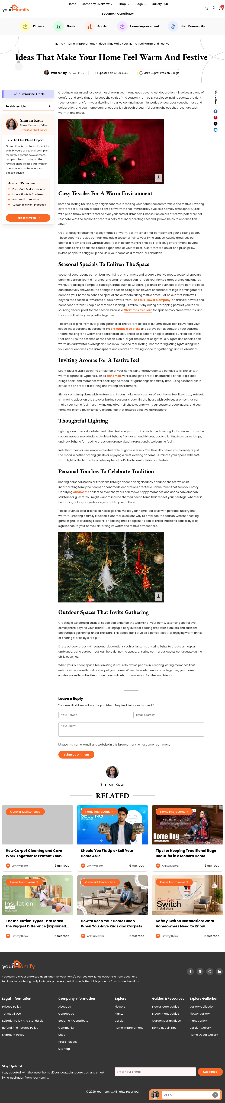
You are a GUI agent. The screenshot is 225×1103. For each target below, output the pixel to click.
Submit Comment (76, 755)
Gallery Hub (160, 4)
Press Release (68, 1042)
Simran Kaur (76, 73)
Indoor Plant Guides (165, 1014)
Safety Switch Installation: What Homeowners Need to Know (185, 923)
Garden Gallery (200, 1028)
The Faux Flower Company (151, 300)
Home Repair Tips (164, 1028)
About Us (64, 1007)
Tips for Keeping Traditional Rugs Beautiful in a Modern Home (186, 853)
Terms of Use (11, 1014)
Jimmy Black (20, 865)
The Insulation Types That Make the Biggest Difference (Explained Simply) (36, 923)
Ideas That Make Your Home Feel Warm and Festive (134, 44)
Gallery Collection (202, 1007)
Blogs (139, 4)
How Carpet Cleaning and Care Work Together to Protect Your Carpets (34, 853)
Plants (70, 26)
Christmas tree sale (138, 310)
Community (66, 1028)
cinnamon (114, 376)
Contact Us (66, 1014)
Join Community (193, 26)
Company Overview (96, 4)
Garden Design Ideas (166, 1021)
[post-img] (112, 843)
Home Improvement (144, 26)
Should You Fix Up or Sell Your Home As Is (107, 853)
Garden (102, 26)
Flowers (38, 26)
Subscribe (210, 1072)
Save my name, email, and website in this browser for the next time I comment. (115, 745)
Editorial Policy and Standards (22, 1021)
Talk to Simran (26, 218)
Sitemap (64, 1049)
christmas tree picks (125, 329)
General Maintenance (25, 812)
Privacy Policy (11, 1007)
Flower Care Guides (165, 1007)
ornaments (81, 492)
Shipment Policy (13, 1035)
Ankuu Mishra (170, 865)
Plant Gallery (199, 1021)
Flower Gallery (200, 1014)
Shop (122, 4)
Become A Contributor (118, 14)
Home (72, 4)
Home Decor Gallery (204, 1035)
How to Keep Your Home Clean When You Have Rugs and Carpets (111, 923)
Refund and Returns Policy (20, 1028)
